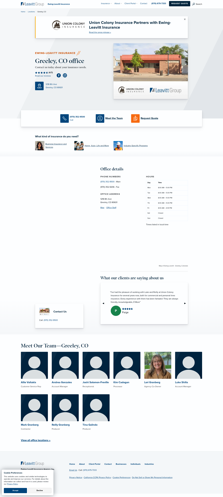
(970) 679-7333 (90, 470)
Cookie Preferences (121, 477)
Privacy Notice (75, 477)
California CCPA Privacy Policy (97, 477)
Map (102, 207)
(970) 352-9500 (51, 320)
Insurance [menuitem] (105, 3)
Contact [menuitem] (143, 3)
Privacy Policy (12, 484)
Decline (40, 490)
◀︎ (104, 303)
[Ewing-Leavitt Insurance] (32, 4)
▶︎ (186, 303)
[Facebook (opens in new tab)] (60, 75)
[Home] (32, 463)
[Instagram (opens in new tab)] (66, 75)
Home (23, 12)
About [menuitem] (117, 3)
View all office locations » (35, 440)
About (82, 464)
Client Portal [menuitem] (130, 3)
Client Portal (94, 464)
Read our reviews (43, 76)
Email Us (73, 470)
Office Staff (111, 207)
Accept (15, 490)
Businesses (121, 464)
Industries (149, 464)
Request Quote (179, 3)
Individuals (136, 464)
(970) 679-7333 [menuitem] (158, 3)
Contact (108, 464)
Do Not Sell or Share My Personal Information (152, 477)
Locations (31, 12)
